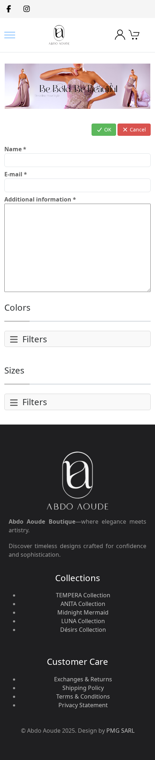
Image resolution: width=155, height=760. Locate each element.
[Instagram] (26, 9)
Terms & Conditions (83, 696)
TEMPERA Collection (83, 595)
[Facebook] (8, 9)
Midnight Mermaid (82, 612)
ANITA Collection (83, 604)
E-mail (15, 174)
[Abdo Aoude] (59, 35)
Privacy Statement (83, 705)
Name (15, 149)
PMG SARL (120, 730)
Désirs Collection (83, 630)
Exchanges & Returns (83, 679)
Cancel (137, 129)
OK (107, 129)
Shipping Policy (83, 688)
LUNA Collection (83, 621)
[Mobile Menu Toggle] (9, 35)
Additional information (40, 199)
